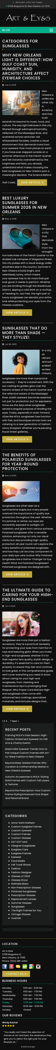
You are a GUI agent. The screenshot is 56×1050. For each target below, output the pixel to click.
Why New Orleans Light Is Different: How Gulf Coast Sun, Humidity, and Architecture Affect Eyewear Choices (27, 67)
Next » (15, 721)
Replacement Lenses (23, 899)
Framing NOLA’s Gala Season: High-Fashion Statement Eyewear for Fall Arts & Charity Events (26, 739)
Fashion (15, 868)
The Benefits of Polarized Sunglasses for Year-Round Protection (26, 461)
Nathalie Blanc (20, 883)
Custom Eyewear (21, 830)
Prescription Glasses (23, 895)
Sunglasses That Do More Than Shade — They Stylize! (24, 333)
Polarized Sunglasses (23, 891)
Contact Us (14, 973)
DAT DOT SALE (19, 842)
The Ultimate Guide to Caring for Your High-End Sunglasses (27, 594)
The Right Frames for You (26, 910)
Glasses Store (19, 880)
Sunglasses (17, 906)
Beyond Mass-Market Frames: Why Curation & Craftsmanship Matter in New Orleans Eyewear (27, 766)
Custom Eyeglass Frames (26, 826)
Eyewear (16, 857)
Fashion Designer (21, 872)
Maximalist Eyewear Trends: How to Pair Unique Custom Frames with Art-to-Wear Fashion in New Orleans (27, 752)
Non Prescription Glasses (26, 887)
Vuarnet (16, 918)
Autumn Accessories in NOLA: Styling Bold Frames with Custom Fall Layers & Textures (27, 780)
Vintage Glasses (21, 914)
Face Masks (18, 861)
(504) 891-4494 (29, 2)
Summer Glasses (21, 903)
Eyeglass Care (19, 849)
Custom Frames (21, 834)
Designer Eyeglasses (23, 845)
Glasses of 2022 (20, 876)
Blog (6, 30)
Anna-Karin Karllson (23, 823)
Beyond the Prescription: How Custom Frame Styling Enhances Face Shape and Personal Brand (28, 794)
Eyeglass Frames (21, 853)
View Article (30, 182)
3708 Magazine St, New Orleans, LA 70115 (28, 6)
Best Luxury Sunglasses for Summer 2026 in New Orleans (24, 205)
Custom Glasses (21, 838)
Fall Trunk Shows (21, 864)
